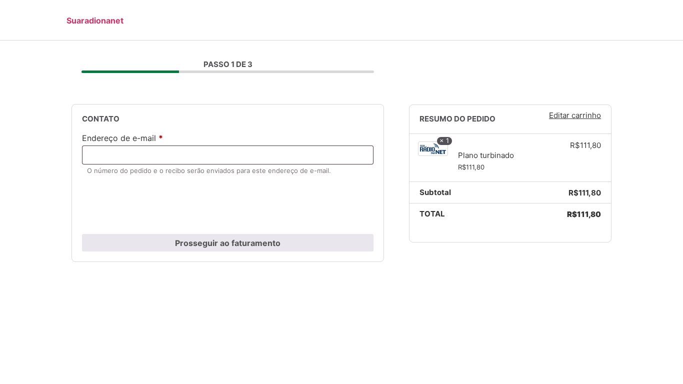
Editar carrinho (575, 115)
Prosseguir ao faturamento (227, 243)
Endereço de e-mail (122, 138)
